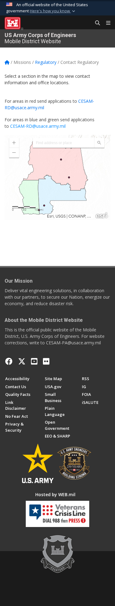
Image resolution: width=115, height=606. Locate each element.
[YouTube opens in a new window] (34, 361)
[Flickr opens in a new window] (46, 361)
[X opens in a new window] (21, 361)
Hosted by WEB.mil (55, 494)
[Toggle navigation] (105, 23)
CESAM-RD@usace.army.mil (38, 126)
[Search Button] (95, 23)
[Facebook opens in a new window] (9, 361)
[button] (53, 11)
